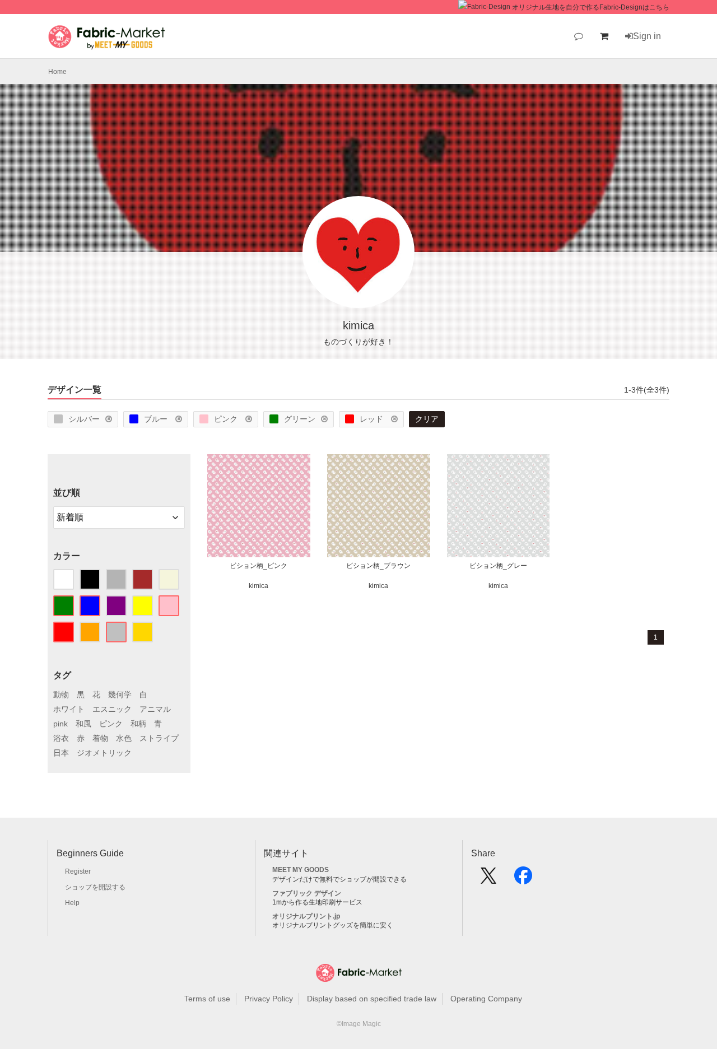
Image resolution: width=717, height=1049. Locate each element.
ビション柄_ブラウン (378, 566)
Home (57, 72)
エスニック (112, 709)
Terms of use (207, 998)
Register (78, 871)
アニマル (155, 709)
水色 (124, 738)
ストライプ (159, 738)
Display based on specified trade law (371, 998)
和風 (83, 723)
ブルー (157, 418)
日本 (61, 752)
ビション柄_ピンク (258, 566)
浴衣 (61, 738)
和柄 (138, 723)
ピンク (227, 418)
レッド (372, 418)
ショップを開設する (95, 887)
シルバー (84, 418)
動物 (61, 694)
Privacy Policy (268, 998)
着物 (100, 738)
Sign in (647, 36)
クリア (427, 418)
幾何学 (120, 694)
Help (72, 903)
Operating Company (486, 998)
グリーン (299, 418)
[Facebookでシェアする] (523, 879)
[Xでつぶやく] (488, 879)
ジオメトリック (104, 752)
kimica (258, 586)
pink (60, 723)
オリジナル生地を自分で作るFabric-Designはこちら (590, 7)
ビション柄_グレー (498, 566)
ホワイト (69, 709)
